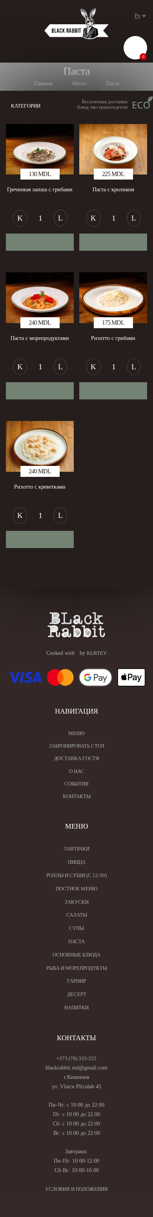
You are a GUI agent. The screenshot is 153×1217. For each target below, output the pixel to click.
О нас (76, 771)
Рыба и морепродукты (76, 968)
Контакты (77, 796)
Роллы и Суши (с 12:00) (76, 875)
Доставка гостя (76, 758)
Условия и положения (76, 1189)
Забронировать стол (76, 746)
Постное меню (76, 889)
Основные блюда (76, 955)
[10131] (40, 242)
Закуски (77, 902)
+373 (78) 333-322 (76, 1058)
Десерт (76, 994)
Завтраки (76, 849)
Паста (76, 941)
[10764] (113, 242)
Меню (76, 733)
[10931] (40, 539)
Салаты (76, 915)
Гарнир (76, 981)
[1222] (40, 390)
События (76, 784)
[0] (135, 49)
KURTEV (97, 653)
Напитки (76, 1007)
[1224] (113, 390)
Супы (76, 928)
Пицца (77, 862)
